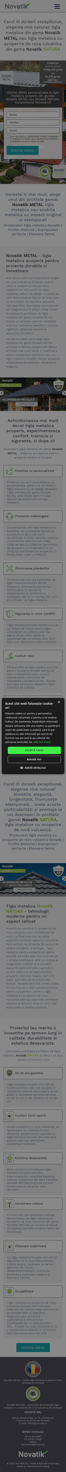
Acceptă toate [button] (34, 750)
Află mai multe (42, 742)
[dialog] (33, 736)
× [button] (58, 702)
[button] (33, 768)
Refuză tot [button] (34, 759)
